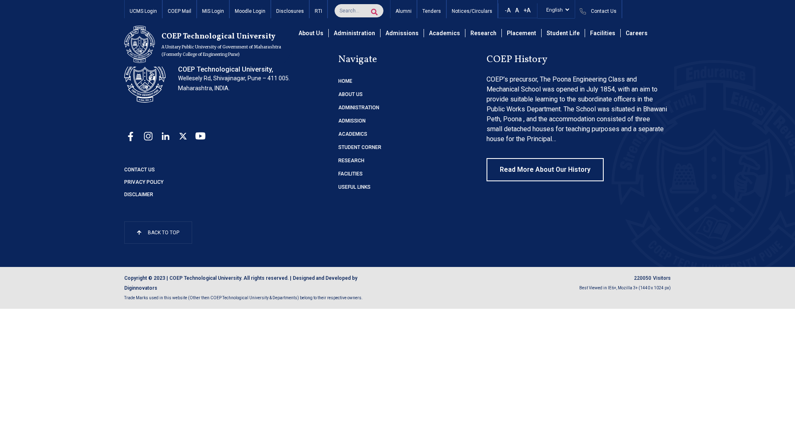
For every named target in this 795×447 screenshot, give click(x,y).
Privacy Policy (144, 182)
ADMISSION (352, 121)
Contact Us (139, 170)
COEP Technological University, (225, 69)
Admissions (402, 33)
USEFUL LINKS (354, 187)
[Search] (374, 12)
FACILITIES (350, 174)
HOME (345, 81)
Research (483, 33)
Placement (521, 33)
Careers (637, 33)
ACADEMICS (352, 134)
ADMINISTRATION (358, 108)
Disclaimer (138, 194)
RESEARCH (351, 160)
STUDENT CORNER (359, 147)
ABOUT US (350, 94)
